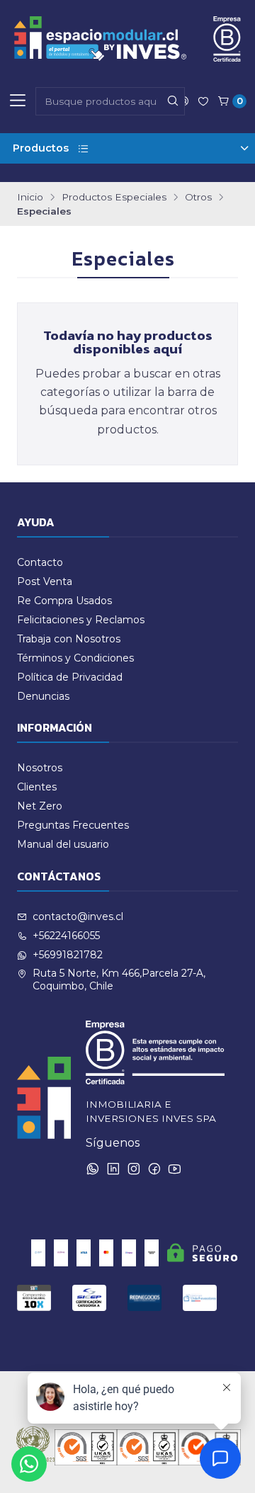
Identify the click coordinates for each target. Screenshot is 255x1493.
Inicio (30, 198)
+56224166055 (66, 935)
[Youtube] (174, 1169)
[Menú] (17, 101)
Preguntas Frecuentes (73, 825)
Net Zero (39, 806)
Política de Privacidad (70, 677)
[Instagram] (134, 1169)
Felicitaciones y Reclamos (80, 619)
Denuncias (43, 696)
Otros (198, 198)
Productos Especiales (114, 198)
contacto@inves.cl (78, 916)
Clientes (37, 786)
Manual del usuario (63, 844)
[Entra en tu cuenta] (203, 101)
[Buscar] (173, 101)
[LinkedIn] (113, 1169)
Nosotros (39, 767)
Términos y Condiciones (75, 658)
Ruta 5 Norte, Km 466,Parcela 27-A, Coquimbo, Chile (119, 979)
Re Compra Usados (64, 600)
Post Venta (44, 581)
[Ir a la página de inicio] (127, 39)
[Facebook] (154, 1169)
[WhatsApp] (93, 1169)
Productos (41, 148)
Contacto (40, 562)
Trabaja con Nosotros (68, 638)
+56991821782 (68, 954)
